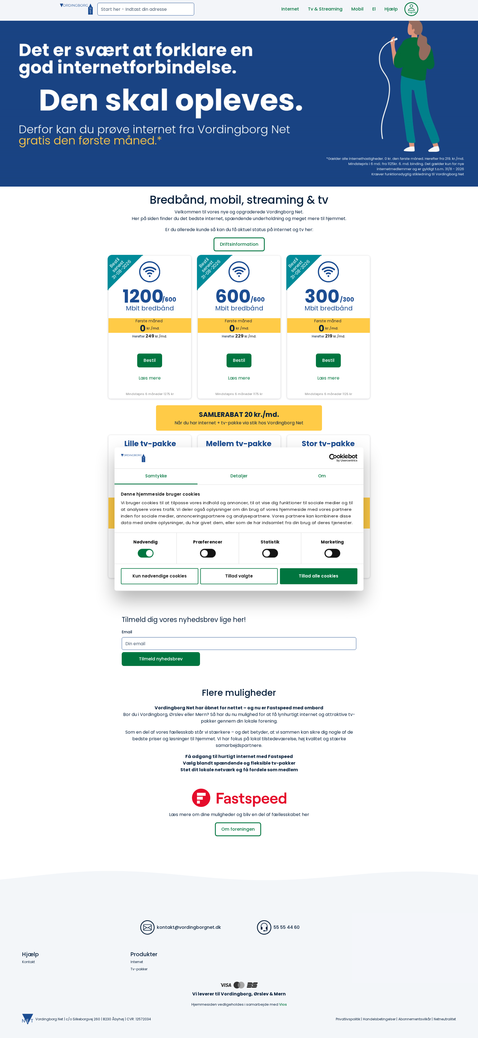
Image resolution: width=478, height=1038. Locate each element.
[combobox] (145, 9)
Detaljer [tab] (239, 476)
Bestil (150, 360)
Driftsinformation (239, 244)
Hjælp (391, 9)
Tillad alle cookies (318, 576)
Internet (290, 9)
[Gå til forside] (76, 9)
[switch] (208, 553)
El (374, 9)
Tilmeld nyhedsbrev (161, 659)
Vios (283, 1004)
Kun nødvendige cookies (160, 576)
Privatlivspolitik (348, 1019)
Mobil (357, 9)
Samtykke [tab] (156, 476)
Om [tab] (322, 476)
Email (127, 632)
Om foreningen (238, 829)
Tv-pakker (139, 969)
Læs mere (150, 378)
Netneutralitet (445, 1019)
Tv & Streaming (325, 9)
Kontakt (28, 961)
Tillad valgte (239, 576)
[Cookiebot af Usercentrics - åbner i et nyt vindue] (333, 458)
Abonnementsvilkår (414, 1019)
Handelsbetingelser (379, 1019)
